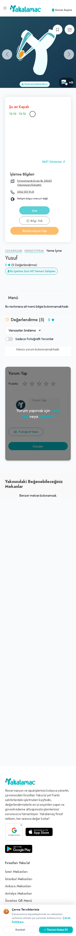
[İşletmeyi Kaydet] (57, 29)
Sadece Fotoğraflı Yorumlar (34, 339)
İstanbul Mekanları (18, 879)
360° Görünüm (52, 162)
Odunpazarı (13, 251)
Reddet (20, 929)
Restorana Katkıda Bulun (36, 84)
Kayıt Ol (46, 416)
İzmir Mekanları (16, 872)
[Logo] (20, 782)
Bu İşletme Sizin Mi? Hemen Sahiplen (33, 271)
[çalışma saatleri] (32, 114)
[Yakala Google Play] (18, 849)
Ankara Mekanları (18, 886)
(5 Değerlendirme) (24, 265)
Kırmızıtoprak (34, 251)
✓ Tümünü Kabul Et (56, 929)
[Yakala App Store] (39, 832)
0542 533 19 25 (25, 191)
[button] (69, 54)
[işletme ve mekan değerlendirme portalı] (5, 8)
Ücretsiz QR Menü (18, 900)
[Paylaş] (69, 29)
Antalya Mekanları (18, 893)
